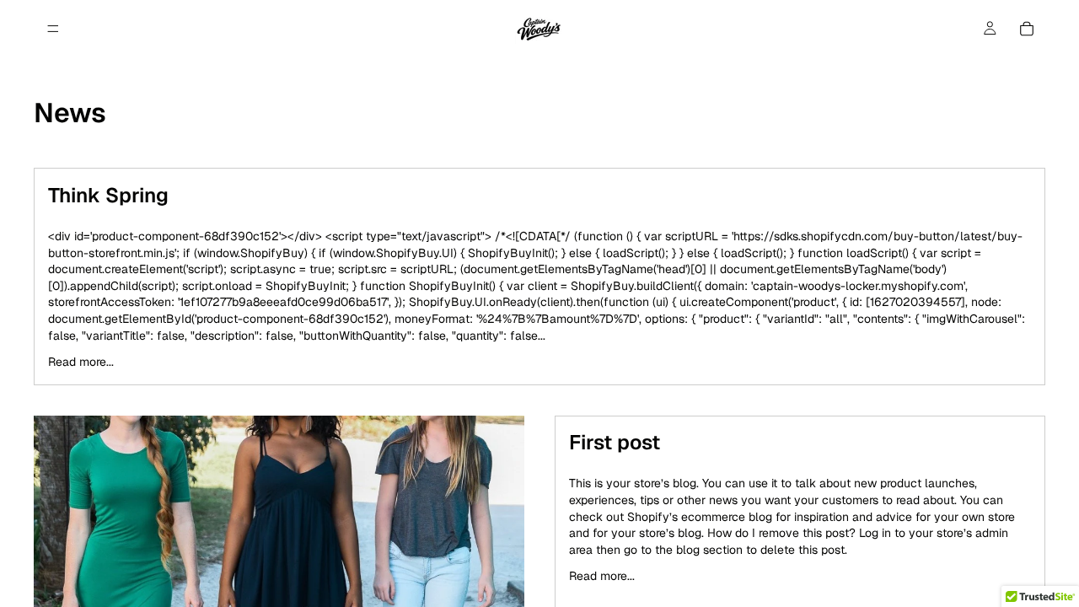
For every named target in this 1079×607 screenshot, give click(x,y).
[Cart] (1026, 28)
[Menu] (53, 28)
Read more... (81, 361)
